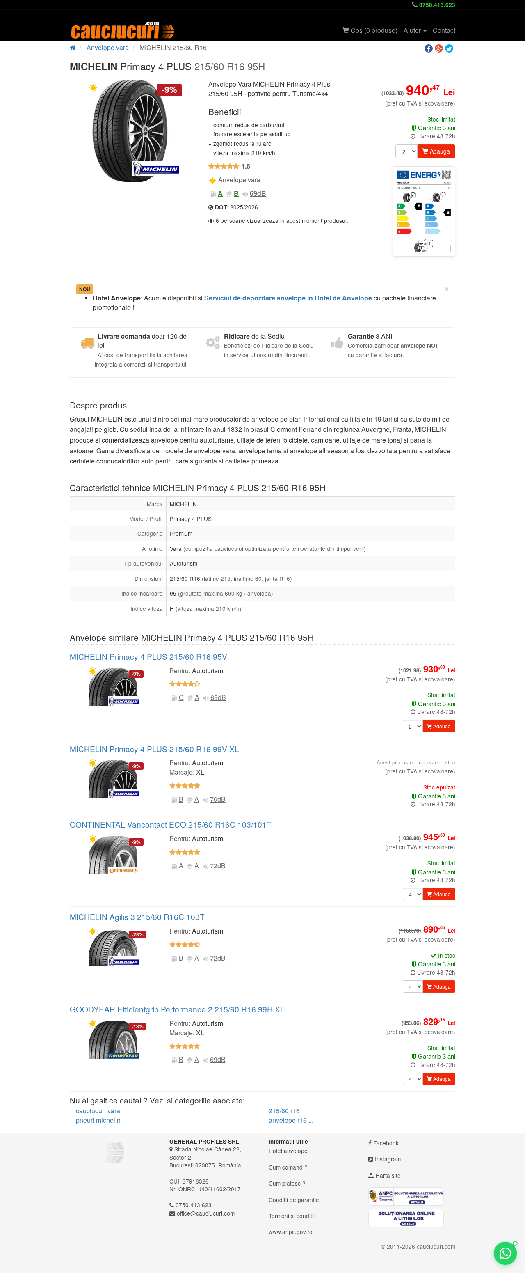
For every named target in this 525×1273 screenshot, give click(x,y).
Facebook (386, 1143)
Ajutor (413, 30)
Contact (444, 30)
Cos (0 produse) (373, 30)
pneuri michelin (98, 1120)
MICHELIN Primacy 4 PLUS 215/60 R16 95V (148, 656)
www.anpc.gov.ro (291, 1231)
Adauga (439, 151)
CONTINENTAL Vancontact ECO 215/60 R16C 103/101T (171, 824)
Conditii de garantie (294, 1199)
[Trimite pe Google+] (440, 48)
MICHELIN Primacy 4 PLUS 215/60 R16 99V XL (154, 748)
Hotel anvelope (288, 1151)
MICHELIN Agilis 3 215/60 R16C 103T (137, 916)
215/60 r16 (284, 1110)
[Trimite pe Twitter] (450, 48)
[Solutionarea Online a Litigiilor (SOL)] (412, 1218)
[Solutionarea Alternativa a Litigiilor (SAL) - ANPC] (412, 1196)
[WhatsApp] (505, 1253)
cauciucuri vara (98, 1110)
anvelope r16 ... (291, 1120)
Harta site (388, 1175)
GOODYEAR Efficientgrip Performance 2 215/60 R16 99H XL (177, 1008)
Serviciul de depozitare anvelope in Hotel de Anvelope (288, 298)
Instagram (388, 1159)
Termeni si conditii (292, 1215)
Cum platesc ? (287, 1183)
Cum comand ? (288, 1167)
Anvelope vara (108, 47)
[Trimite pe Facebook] (430, 48)
